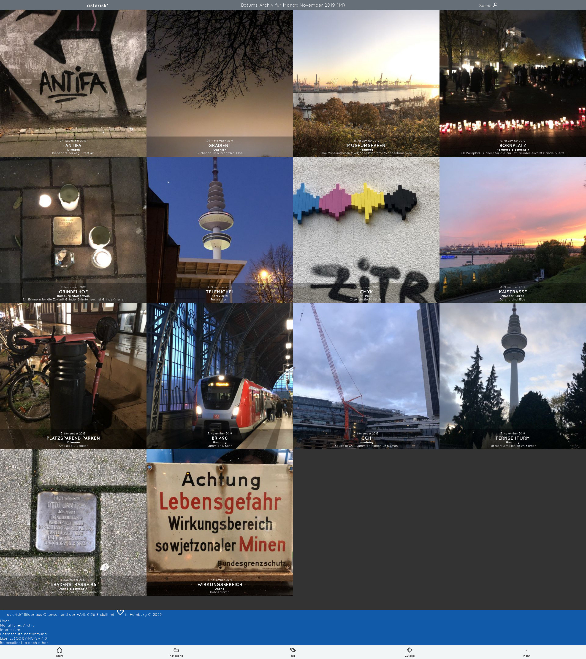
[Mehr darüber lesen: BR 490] (219, 376)
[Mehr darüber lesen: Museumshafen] (366, 83)
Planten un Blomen (384, 445)
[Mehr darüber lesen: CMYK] (366, 230)
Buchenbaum (206, 153)
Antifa (73, 145)
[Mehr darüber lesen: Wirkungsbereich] (219, 522)
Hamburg (366, 149)
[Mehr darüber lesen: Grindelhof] (73, 230)
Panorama (375, 153)
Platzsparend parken (73, 438)
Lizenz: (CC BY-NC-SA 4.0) (24, 638)
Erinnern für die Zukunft (499, 153)
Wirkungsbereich (219, 584)
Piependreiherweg (66, 153)
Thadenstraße (91, 592)
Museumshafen (366, 145)
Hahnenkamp (220, 592)
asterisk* (98, 5)
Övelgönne (359, 153)
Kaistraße (513, 291)
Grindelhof (73, 291)
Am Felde (66, 445)
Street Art (88, 153)
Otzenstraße (359, 299)
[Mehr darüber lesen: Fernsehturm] (513, 376)
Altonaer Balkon (512, 296)
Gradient (219, 145)
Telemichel (220, 291)
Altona (63, 588)
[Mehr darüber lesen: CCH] (366, 376)
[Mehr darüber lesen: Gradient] (219, 83)
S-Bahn (227, 445)
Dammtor (214, 445)
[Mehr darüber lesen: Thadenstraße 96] (73, 522)
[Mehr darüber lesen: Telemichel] (219, 230)
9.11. (463, 153)
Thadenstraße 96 (73, 584)
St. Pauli (366, 296)
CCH (366, 438)
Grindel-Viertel (554, 153)
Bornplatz (512, 145)
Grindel (70, 299)
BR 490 (220, 438)
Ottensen (73, 149)
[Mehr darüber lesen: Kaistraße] (513, 230)
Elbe (239, 153)
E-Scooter (80, 445)
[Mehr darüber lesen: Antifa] (73, 83)
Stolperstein (520, 149)
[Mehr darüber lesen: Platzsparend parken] (73, 376)
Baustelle (341, 445)
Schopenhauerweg (398, 153)
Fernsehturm (219, 299)
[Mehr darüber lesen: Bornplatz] (513, 83)
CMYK (366, 291)
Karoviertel (220, 296)
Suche (486, 5)
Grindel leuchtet (530, 153)
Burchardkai (226, 153)
